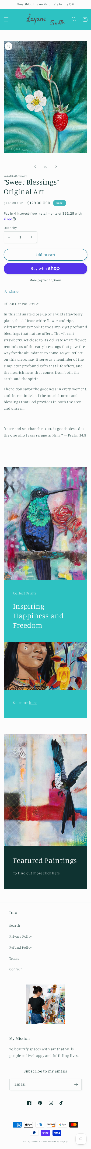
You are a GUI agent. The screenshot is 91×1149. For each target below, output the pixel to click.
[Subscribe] (76, 1084)
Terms (14, 958)
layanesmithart (39, 1141)
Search (14, 925)
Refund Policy (20, 947)
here (33, 702)
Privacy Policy (20, 936)
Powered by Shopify (58, 1141)
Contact (15, 969)
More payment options (45, 280)
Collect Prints (25, 593)
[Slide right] (56, 166)
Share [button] (14, 291)
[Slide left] (35, 166)
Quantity (10, 228)
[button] (6, 19)
